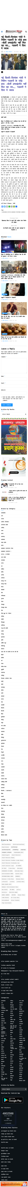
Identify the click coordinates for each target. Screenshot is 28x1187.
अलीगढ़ (2, 527)
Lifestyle (5, 881)
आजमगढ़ (3, 536)
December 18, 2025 (19, 51)
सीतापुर (2, 814)
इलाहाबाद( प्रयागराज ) (6, 551)
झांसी (2, 640)
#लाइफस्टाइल (23, 849)
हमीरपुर (2, 826)
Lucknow (12, 881)
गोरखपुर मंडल (4, 607)
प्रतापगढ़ (3, 672)
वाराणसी (2, 787)
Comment (4, 357)
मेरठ (2, 749)
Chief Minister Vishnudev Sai (10, 863)
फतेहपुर (2, 675)
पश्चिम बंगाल (3, 666)
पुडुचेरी (2, 669)
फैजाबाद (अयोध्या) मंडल (6, 678)
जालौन (2, 631)
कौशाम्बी (2, 589)
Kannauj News (20, 879)
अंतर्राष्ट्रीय (3, 512)
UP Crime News (15, 897)
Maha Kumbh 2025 (6, 884)
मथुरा (2, 722)
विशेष (2, 793)
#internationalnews (18, 844)
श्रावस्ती (3, 802)
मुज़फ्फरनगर (3, 740)
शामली (2, 796)
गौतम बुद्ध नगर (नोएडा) (6, 613)
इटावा (2, 545)
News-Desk (9, 51)
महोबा (2, 734)
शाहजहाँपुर (3, 799)
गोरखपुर (2, 604)
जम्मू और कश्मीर (4, 628)
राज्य (2, 761)
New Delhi (5, 889)
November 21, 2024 (13, 494)
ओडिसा (2, 569)
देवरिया (2, 657)
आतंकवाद (3, 539)
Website (3, 390)
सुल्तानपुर (3, 817)
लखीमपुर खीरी (4, 781)
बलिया (2, 690)
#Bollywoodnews (6, 844)
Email (3, 383)
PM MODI (12, 889)
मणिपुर (2, 719)
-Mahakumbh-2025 (18, 852)
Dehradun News (19, 870)
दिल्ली (2, 654)
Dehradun (19, 868)
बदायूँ (2, 681)
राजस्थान (3, 758)
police (18, 889)
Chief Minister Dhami (8, 857)
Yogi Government (6, 902)
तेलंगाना (2, 648)
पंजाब (2, 663)
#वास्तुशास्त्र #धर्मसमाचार (6, 852)
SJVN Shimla (5, 897)
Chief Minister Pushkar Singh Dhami (12, 860)
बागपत (2, 699)
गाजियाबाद (3, 595)
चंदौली (2, 619)
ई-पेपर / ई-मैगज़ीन (5, 554)
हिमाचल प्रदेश (4, 835)
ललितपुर (2, 784)
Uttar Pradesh (15, 900)
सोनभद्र (2, 820)
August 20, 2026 (13, 299)
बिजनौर (2, 710)
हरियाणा (2, 832)
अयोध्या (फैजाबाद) (5, 521)
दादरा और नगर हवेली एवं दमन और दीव (9, 651)
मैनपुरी (2, 752)
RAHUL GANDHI (5, 894)
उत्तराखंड (3, 560)
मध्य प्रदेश (3, 725)
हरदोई (2, 829)
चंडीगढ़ (2, 616)
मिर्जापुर (2, 737)
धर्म (1, 660)
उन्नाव (2, 563)
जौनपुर (2, 634)
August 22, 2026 (13, 258)
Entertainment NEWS (7, 873)
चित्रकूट (3, 622)
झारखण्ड (3, 637)
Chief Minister (16, 855)
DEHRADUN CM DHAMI (7, 870)
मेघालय (2, 746)
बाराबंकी (2, 705)
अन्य (2, 515)
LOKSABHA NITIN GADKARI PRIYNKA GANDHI (13, 212)
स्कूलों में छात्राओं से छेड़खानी (8, 131)
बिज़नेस (2, 707)
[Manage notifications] (24, 1183)
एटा (1, 566)
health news (19, 873)
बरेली (2, 684)
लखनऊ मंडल (4, 778)
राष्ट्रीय (2, 770)
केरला (2, 586)
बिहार (2, 713)
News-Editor (5, 258)
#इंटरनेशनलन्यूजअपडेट (6, 849)
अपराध (3, 251)
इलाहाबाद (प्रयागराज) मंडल (7, 548)
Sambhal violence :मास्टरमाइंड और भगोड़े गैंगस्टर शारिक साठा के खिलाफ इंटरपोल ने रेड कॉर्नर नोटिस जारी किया (13, 127)
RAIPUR (14, 894)
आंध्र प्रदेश (3, 542)
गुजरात (2, 598)
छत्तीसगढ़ (3, 625)
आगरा (2, 533)
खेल (2, 592)
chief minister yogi (8, 865)
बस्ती (2, 693)
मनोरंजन (2, 728)
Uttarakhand (5, 900)
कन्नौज (2, 574)
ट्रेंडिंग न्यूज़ (4, 294)
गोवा (2, 610)
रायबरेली (2, 767)
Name (3, 376)
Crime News (12, 868)
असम (2, 530)
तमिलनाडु (3, 645)
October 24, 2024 (13, 502)
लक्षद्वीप (2, 772)
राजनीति (2, 755)
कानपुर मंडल (3, 583)
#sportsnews (5, 847)
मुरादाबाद (3, 743)
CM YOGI (4, 868)
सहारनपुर (3, 811)
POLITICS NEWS (13, 892)
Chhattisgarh (5, 855)
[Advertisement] (14, 15)
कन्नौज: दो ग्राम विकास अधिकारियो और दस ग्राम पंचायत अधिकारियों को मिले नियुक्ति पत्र (17, 499)
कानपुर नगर (3, 580)
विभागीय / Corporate (6, 790)
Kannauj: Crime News (8, 879)
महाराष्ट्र (3, 731)
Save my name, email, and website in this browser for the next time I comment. (13, 398)
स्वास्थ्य (2, 823)
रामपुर (2, 764)
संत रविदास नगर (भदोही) (6, 805)
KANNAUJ (18, 876)
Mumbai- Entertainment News (10, 887)
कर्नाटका (2, 577)
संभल (2, 808)
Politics (4, 892)
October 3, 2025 (13, 487)
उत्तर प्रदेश (3, 557)
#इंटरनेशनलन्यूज (14, 847)
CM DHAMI (18, 865)
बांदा (2, 702)
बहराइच (2, 696)
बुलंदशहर (3, 716)
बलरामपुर (3, 687)
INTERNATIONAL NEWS (7, 876)
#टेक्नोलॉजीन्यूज (15, 849)
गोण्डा (2, 601)
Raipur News (21, 894)
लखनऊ (2, 775)
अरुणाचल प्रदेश (4, 524)
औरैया (2, 572)
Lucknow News (20, 881)
